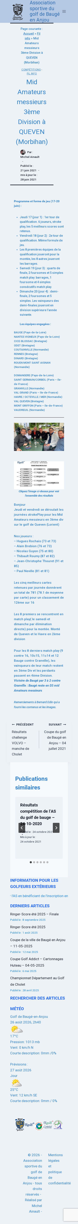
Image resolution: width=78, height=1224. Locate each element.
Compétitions (31, 69)
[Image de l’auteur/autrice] (23, 152)
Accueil (28, 33)
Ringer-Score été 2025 (28, 927)
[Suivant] (56, 828)
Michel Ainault (29, 156)
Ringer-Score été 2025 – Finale (34, 914)
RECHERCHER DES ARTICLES (37, 998)
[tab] (31, 862)
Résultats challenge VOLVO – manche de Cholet (23, 739)
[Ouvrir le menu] (64, 11)
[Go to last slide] (22, 828)
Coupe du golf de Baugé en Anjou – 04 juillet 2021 (55, 737)
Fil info (32, 73)
